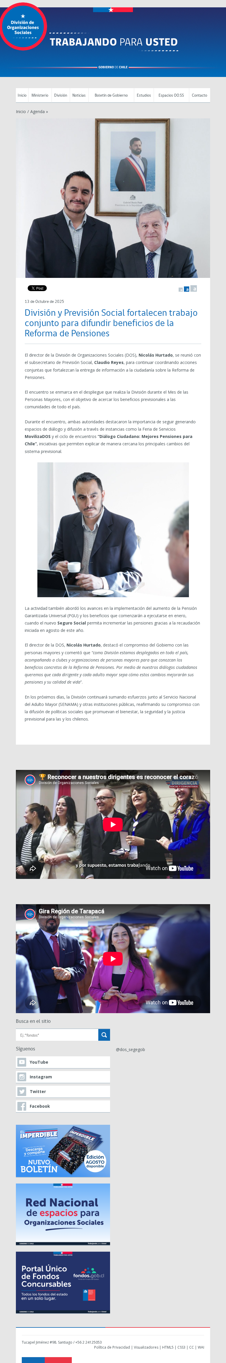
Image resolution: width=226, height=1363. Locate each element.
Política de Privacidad (112, 1347)
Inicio (22, 95)
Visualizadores (146, 1347)
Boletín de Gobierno (111, 95)
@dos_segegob (130, 1049)
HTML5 (168, 1347)
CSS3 (181, 1347)
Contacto (199, 95)
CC (191, 1347)
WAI (201, 1347)
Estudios (144, 95)
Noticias (79, 95)
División (60, 95)
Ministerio (39, 95)
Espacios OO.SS (171, 95)
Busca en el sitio (33, 1021)
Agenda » (39, 111)
